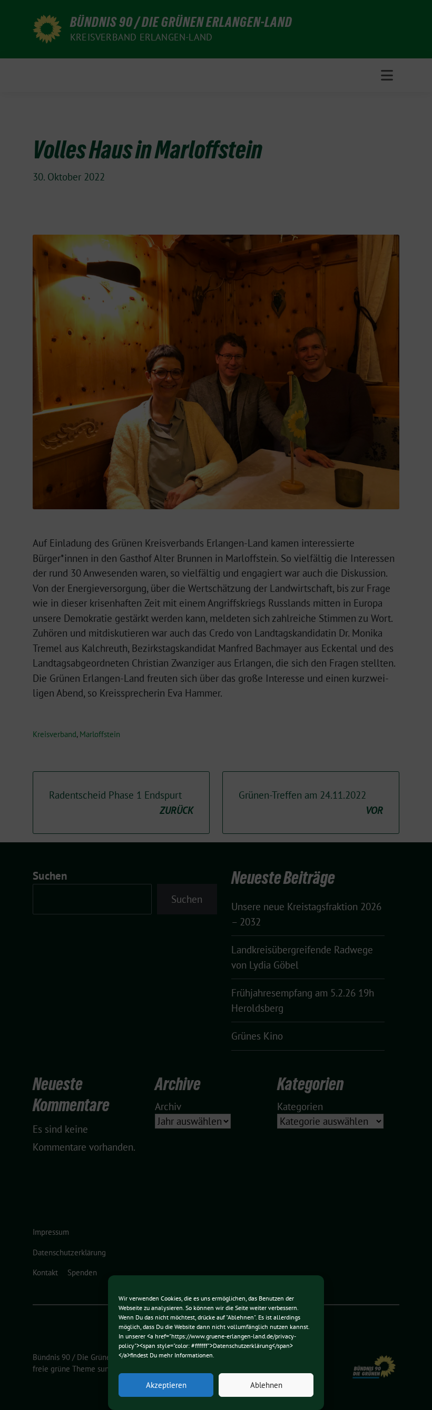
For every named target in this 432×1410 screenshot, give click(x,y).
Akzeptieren (166, 1385)
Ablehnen (266, 1385)
